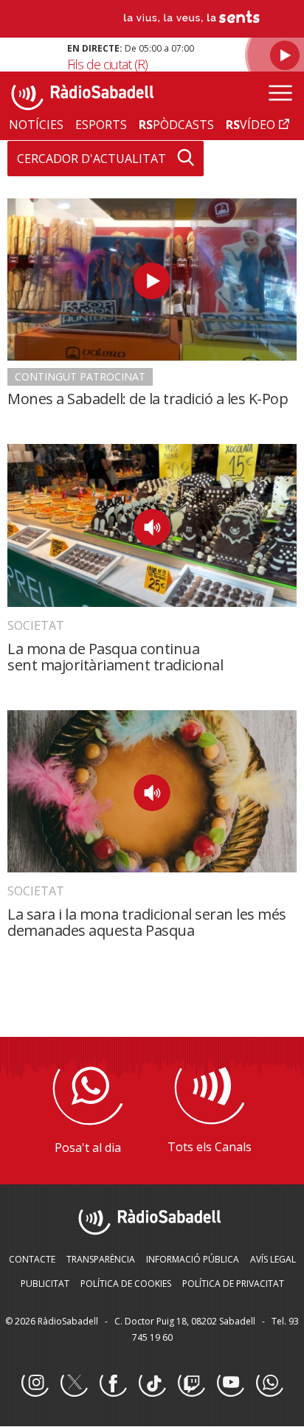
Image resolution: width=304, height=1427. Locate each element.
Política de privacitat (233, 1283)
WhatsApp (269, 1383)
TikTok (152, 1383)
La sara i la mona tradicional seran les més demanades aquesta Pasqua (146, 922)
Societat (35, 625)
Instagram (34, 1383)
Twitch (191, 1383)
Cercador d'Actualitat (91, 158)
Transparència (100, 1259)
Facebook (112, 1383)
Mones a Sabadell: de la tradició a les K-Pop (147, 399)
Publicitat (45, 1283)
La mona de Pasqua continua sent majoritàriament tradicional (115, 657)
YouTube (230, 1383)
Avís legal (273, 1259)
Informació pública (192, 1259)
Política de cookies (125, 1283)
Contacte (32, 1259)
